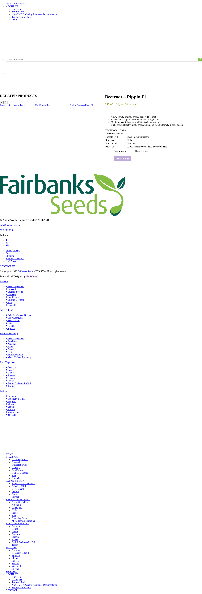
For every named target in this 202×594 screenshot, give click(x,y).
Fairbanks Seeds (25, 271)
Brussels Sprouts (15, 291)
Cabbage (11, 294)
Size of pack (120, 151)
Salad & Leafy (7, 310)
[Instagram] (7, 243)
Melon (10, 404)
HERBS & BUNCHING (18, 499)
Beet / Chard (13, 320)
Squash (10, 406)
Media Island (32, 276)
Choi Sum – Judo (43, 105)
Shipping (10, 256)
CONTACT (11, 19)
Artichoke (12, 341)
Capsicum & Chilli (16, 398)
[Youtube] (7, 245)
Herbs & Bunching (9, 333)
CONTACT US (7, 266)
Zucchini (11, 414)
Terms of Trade (19, 11)
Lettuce (11, 323)
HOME (9, 454)
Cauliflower (13, 297)
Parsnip (11, 378)
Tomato (11, 409)
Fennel (10, 349)
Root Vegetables (7, 362)
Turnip (10, 386)
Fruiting (3, 391)
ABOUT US (12, 6)
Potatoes (11, 375)
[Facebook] (6, 240)
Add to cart (122, 158)
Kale (9, 302)
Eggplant (11, 401)
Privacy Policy (13, 250)
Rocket (10, 326)
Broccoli (11, 289)
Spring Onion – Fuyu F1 (81, 105)
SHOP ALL (11, 571)
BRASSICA (12, 457)
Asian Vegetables (15, 286)
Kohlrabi (11, 305)
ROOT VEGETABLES (17, 523)
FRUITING (11, 547)
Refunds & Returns (15, 258)
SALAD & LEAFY (15, 481)
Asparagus (12, 344)
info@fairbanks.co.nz (10, 225)
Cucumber (12, 396)
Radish (10, 380)
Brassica (4, 281)
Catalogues (17, 579)
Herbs (10, 346)
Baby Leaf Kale (15, 318)
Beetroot (11, 367)
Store (8, 253)
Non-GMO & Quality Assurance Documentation (34, 14)
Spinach (11, 328)
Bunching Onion (15, 354)
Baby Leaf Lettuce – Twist (12, 105)
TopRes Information (21, 17)
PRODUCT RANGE (16, 3)
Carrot (10, 370)
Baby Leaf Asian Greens (19, 315)
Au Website (11, 261)
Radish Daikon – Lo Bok (19, 383)
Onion (10, 372)
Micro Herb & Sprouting (19, 357)
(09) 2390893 (6, 230)
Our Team (16, 9)
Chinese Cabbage (15, 299)
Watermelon (13, 412)
